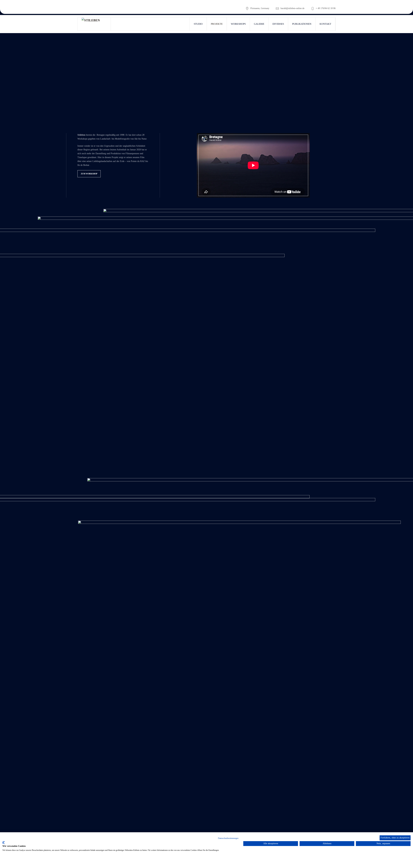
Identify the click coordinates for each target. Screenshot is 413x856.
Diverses (278, 24)
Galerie (259, 24)
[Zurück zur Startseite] (94, 24)
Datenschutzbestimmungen (228, 838)
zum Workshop (89, 174)
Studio (198, 24)
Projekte (217, 24)
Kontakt (325, 24)
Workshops (238, 24)
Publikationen (301, 24)
